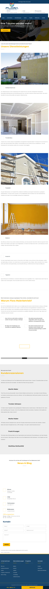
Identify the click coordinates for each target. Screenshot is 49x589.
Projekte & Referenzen (5, 572)
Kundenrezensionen (5, 568)
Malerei (7, 238)
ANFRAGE (24, 346)
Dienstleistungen (18, 17)
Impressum (40, 568)
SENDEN (6, 544)
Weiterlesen (5, 30)
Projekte (30, 17)
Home (3, 17)
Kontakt (43, 17)
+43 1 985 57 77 (10, 587)
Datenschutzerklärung (42, 570)
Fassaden (8, 188)
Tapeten (7, 275)
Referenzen (37, 17)
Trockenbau (8, 138)
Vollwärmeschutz (10, 87)
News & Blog (3, 574)
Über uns (2, 566)
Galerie (25, 17)
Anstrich (7, 256)
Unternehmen (9, 17)
